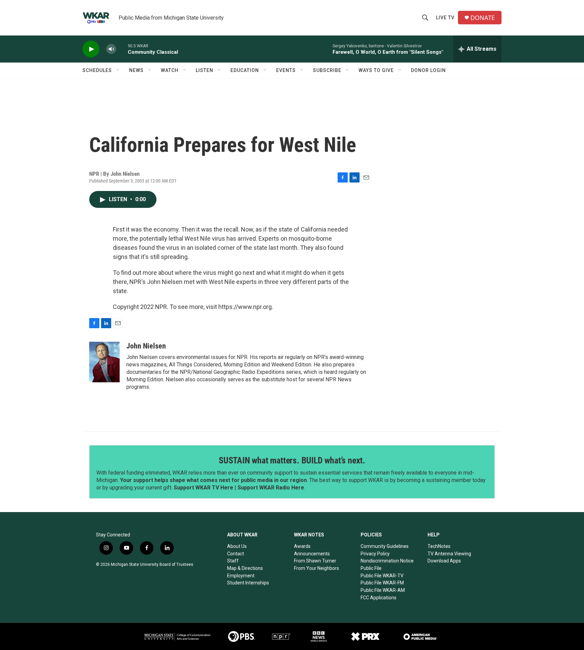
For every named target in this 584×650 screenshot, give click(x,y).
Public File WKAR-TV (382, 575)
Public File (371, 568)
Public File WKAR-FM (382, 582)
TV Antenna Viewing (449, 553)
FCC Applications (378, 597)
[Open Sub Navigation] (118, 70)
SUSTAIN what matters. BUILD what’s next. (292, 460)
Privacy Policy (375, 553)
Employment (240, 575)
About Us (237, 546)
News (136, 70)
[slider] (122, 48)
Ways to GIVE (376, 70)
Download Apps (444, 560)
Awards (302, 546)
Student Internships (248, 582)
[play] (91, 49)
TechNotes (439, 546)
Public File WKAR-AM (383, 590)
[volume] (111, 49)
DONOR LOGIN (428, 70)
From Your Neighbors (316, 568)
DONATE (482, 17)
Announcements (312, 553)
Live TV (445, 17)
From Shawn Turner (315, 560)
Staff (233, 560)
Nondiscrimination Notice (387, 560)
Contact (235, 553)
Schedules (97, 70)
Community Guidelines (385, 546)
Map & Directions (245, 568)
